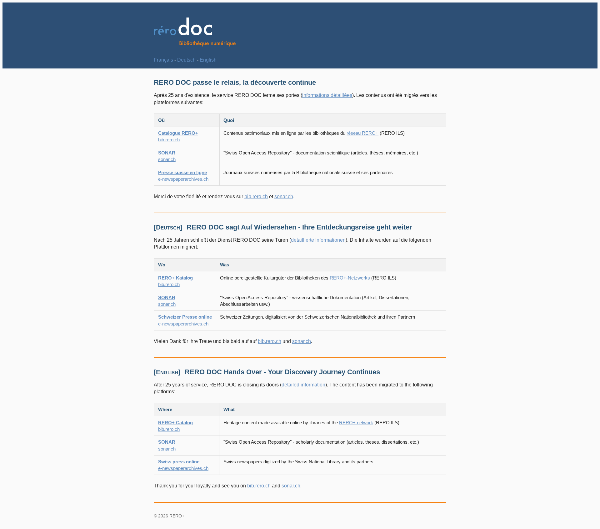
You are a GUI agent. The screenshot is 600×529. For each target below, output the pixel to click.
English (208, 60)
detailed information (303, 384)
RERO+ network (356, 422)
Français (163, 60)
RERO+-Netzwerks (350, 277)
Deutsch (186, 60)
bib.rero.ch (256, 196)
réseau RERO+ (362, 133)
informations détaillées (327, 95)
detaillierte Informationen (318, 240)
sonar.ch (283, 196)
